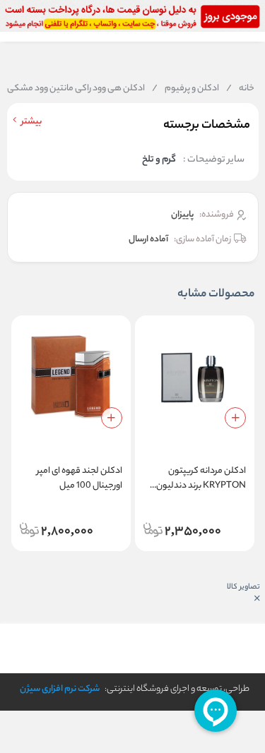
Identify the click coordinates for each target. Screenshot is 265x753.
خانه (240, 89)
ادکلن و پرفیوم (185, 89)
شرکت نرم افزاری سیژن (60, 689)
